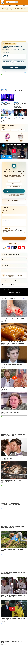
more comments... (13, 243)
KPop (7, 140)
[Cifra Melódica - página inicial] (3, 2)
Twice (2, 127)
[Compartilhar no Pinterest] (19, 247)
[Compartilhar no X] (15, 247)
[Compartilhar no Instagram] (8, 247)
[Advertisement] (14, 27)
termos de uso (9, 291)
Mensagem (4, 217)
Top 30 (24, 5)
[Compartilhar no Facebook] (12, 247)
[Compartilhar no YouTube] (23, 247)
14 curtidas (23, 129)
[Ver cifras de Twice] (20, 136)
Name (3, 212)
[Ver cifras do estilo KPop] (7, 136)
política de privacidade (21, 291)
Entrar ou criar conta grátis (14, 191)
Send (14, 238)
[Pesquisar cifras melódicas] (16, 2)
